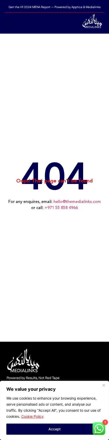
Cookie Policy (32, 416)
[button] (8, 21)
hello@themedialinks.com (77, 202)
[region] (54, 410)
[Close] (104, 385)
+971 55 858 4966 (61, 208)
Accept (54, 429)
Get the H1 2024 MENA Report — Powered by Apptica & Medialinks (55, 7)
